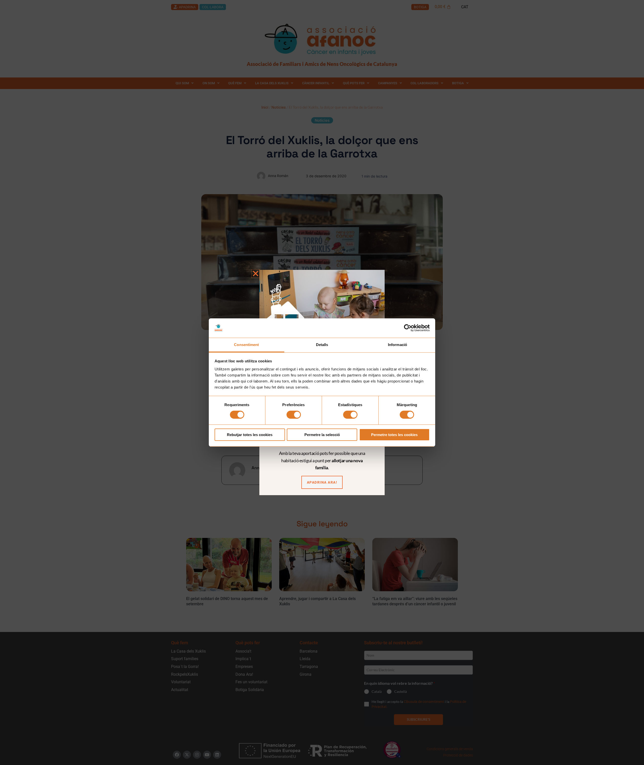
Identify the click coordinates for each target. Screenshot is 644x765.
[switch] (294, 415)
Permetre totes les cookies (394, 435)
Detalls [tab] (322, 345)
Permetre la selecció (322, 435)
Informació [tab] (397, 345)
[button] (255, 273)
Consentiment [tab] (246, 345)
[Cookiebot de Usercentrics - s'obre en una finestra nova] (408, 328)
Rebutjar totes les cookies (249, 435)
